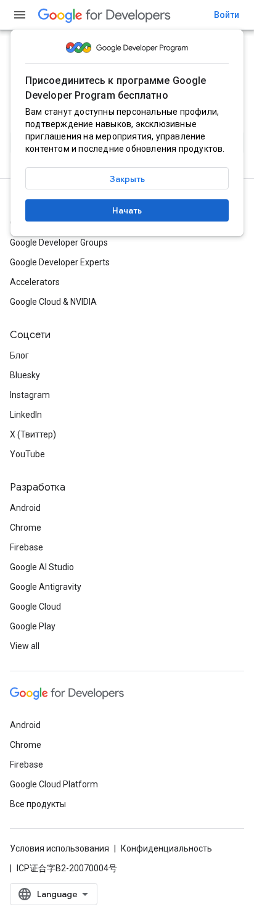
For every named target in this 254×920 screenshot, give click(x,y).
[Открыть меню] (19, 15)
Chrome (25, 528)
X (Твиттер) (33, 434)
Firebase (26, 547)
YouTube (27, 454)
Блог (19, 355)
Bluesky (25, 375)
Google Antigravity (45, 587)
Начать (127, 210)
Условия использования (59, 848)
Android (25, 508)
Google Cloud (35, 606)
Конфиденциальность (166, 848)
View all (24, 646)
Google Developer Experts (60, 262)
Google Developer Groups (59, 242)
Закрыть (127, 178)
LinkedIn (26, 415)
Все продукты (38, 804)
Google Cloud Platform (54, 784)
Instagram (30, 395)
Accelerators (35, 282)
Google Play (32, 626)
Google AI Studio (42, 567)
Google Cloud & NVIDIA (53, 302)
